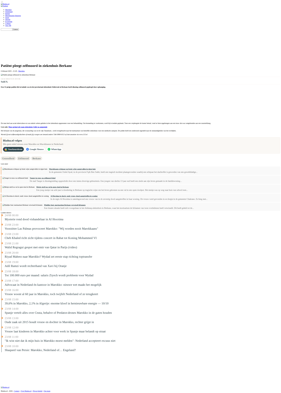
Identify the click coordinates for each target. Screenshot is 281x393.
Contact (16, 391)
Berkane (36, 158)
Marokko (8, 10)
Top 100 (8, 25)
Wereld (7, 20)
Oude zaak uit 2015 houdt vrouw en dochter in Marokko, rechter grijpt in (49, 322)
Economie (8, 22)
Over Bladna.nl (26, 391)
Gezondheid (8, 158)
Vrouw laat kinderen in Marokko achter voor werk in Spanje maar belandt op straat (55, 331)
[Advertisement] (67, 46)
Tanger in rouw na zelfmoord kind (42, 178)
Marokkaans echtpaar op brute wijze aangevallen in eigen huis (72, 169)
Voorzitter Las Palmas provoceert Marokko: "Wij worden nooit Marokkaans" (51, 228)
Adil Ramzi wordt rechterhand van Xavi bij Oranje (36, 266)
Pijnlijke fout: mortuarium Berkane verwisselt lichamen (65, 205)
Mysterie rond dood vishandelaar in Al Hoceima (34, 219)
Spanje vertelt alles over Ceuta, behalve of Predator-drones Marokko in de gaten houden (58, 312)
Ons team (47, 391)
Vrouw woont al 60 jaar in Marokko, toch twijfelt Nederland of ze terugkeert (51, 294)
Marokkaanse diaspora (13, 16)
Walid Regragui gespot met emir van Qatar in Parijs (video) (41, 247)
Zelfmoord (23, 158)
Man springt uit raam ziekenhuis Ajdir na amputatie (27, 127)
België (7, 14)
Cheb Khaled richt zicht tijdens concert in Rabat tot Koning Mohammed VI (51, 238)
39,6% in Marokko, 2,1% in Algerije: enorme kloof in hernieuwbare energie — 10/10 (57, 303)
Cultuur (8, 23)
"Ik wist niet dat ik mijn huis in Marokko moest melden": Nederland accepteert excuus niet (60, 340)
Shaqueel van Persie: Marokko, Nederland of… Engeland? (40, 350)
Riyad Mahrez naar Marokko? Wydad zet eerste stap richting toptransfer (48, 256)
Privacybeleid (37, 391)
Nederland (9, 12)
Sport (7, 18)
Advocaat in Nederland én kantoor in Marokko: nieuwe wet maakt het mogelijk (53, 284)
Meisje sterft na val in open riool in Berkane (52, 187)
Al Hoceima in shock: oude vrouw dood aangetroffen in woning (73, 196)
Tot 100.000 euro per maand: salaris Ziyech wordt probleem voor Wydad (49, 275)
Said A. (4, 81)
